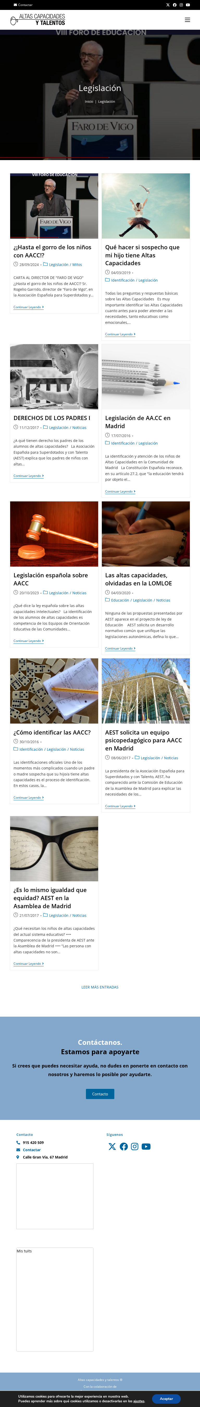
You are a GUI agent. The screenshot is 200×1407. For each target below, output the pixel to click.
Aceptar (166, 1398)
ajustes (138, 1401)
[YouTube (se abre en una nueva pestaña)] (187, 5)
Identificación (123, 280)
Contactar (25, 5)
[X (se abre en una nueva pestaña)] (168, 5)
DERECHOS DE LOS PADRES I (52, 418)
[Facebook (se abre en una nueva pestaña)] (174, 5)
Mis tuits (24, 1250)
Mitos (77, 264)
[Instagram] (134, 1146)
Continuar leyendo (29, 307)
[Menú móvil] (187, 19)
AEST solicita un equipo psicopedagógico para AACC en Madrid (143, 740)
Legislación (106, 101)
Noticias (79, 427)
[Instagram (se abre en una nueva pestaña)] (181, 5)
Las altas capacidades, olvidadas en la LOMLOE (138, 579)
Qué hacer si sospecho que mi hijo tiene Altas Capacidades (142, 255)
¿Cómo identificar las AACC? (52, 732)
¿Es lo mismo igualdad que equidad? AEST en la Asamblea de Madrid (50, 898)
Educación (120, 600)
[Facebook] (124, 1146)
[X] (112, 1146)
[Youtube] (146, 1146)
